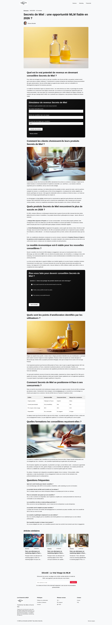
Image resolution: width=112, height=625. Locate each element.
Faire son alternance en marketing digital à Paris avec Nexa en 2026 (55, 552)
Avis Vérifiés (40, 198)
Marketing (81, 3)
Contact (78, 600)
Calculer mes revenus (35, 129)
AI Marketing (59, 391)
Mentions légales (91, 620)
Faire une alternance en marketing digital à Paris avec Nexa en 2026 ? (77, 552)
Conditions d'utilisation (41, 602)
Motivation (26, 10)
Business (75, 3)
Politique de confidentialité (42, 600)
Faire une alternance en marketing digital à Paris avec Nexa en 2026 (32, 552)
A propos (39, 604)
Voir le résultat (34, 304)
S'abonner (73, 582)
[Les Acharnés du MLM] (23, 3)
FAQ (78, 602)
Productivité (88, 3)
